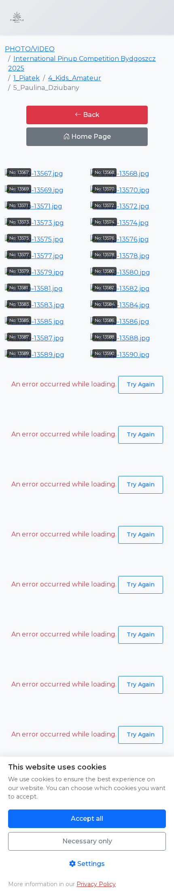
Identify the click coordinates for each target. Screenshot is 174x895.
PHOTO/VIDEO (30, 49)
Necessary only (87, 841)
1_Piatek (26, 78)
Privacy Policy (96, 884)
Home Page (90, 136)
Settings (90, 864)
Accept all (87, 818)
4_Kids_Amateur (74, 78)
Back (90, 115)
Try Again (141, 384)
